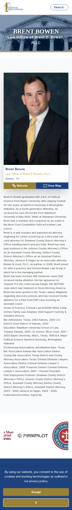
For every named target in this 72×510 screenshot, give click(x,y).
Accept (36, 492)
